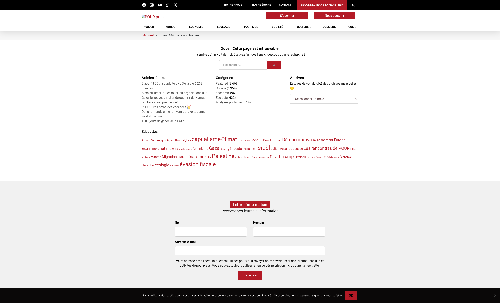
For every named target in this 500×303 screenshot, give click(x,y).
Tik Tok (167, 5)
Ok (351, 295)
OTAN (208, 157)
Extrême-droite (155, 148)
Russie (247, 157)
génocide (235, 149)
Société (277, 27)
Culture (303, 27)
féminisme (200, 149)
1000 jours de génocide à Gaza (163, 121)
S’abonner (287, 16)
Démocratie (293, 139)
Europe (340, 140)
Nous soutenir (334, 16)
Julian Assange (281, 149)
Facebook (144, 5)
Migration (169, 157)
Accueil (149, 27)
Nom (178, 223)
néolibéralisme (191, 156)
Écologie (223, 27)
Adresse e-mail (185, 242)
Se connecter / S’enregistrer (322, 4)
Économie (196, 27)
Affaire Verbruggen (154, 140)
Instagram (151, 5)
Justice (298, 149)
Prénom (258, 223)
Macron (156, 157)
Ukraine (299, 157)
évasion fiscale (198, 164)
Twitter (175, 5)
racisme (239, 157)
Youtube (159, 5)
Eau (308, 140)
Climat (229, 139)
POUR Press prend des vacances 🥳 (166, 107)
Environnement (322, 140)
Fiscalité (173, 148)
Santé (255, 157)
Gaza (214, 148)
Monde (170, 27)
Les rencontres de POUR (327, 148)
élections (174, 165)
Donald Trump (272, 140)
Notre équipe (261, 4)
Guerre (223, 149)
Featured (222, 83)
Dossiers (329, 27)
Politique (251, 27)
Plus (350, 27)
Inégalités (249, 149)
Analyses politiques (229, 102)
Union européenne (313, 157)
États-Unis (148, 165)
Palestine (223, 156)
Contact (285, 4)
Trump (287, 156)
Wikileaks (334, 157)
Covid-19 (256, 140)
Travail (275, 157)
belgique (186, 140)
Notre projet (234, 4)
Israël (263, 147)
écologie (162, 165)
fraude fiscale (185, 149)
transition (263, 157)
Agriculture (174, 140)
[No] (495, 296)
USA (326, 157)
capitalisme (206, 139)
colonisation (244, 140)
